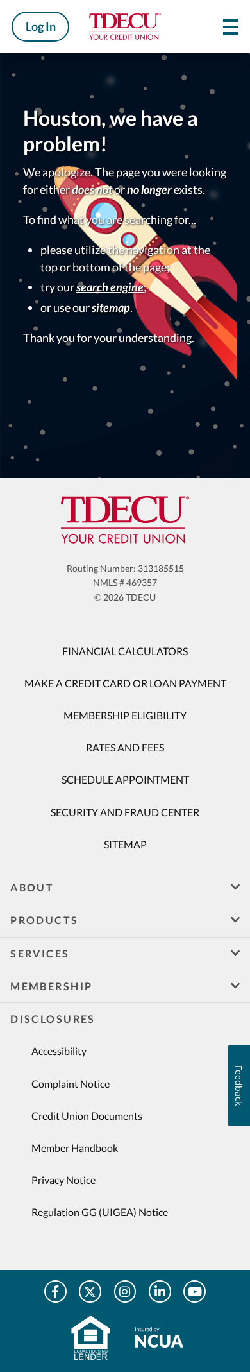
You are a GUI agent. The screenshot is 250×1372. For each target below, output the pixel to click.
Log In (41, 26)
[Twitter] (90, 1291)
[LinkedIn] (160, 1291)
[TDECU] (125, 520)
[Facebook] (55, 1291)
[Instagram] (125, 1291)
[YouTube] (194, 1291)
